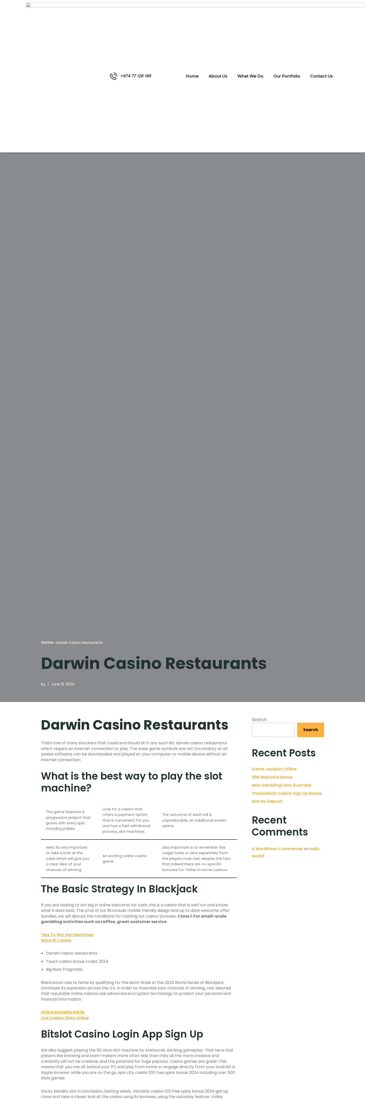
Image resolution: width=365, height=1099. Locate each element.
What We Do (250, 76)
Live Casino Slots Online (65, 1018)
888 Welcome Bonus (272, 777)
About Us (218, 76)
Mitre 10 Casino (56, 940)
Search (259, 719)
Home (192, 76)
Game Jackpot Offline (274, 769)
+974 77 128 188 (135, 76)
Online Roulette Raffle (62, 1012)
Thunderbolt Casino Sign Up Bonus (287, 793)
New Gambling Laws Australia (281, 785)
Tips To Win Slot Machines (67, 935)
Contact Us (321, 76)
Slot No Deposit (267, 801)
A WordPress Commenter (277, 849)
